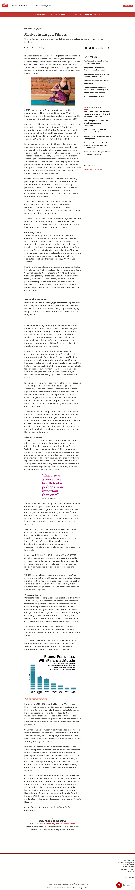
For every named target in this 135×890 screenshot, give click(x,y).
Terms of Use (51, 888)
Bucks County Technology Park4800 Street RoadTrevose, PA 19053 (124, 865)
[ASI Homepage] (5, 3)
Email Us (131, 871)
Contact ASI (129, 860)
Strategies (98, 169)
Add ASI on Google (103, 48)
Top (86, 888)
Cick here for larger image (36, 699)
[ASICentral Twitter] (123, 878)
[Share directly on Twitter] (90, 48)
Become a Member (19, 6)
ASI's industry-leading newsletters (58, 824)
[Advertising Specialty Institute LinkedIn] (129, 878)
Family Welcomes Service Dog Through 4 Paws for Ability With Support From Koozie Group (96, 89)
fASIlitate (88, 14)
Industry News (46, 6)
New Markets (88, 169)
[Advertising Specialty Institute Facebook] (120, 878)
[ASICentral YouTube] (126, 878)
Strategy (28, 29)
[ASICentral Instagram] (133, 878)
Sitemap (79, 888)
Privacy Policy (61, 888)
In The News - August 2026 (94, 96)
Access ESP (34, 6)
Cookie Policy (71, 888)
